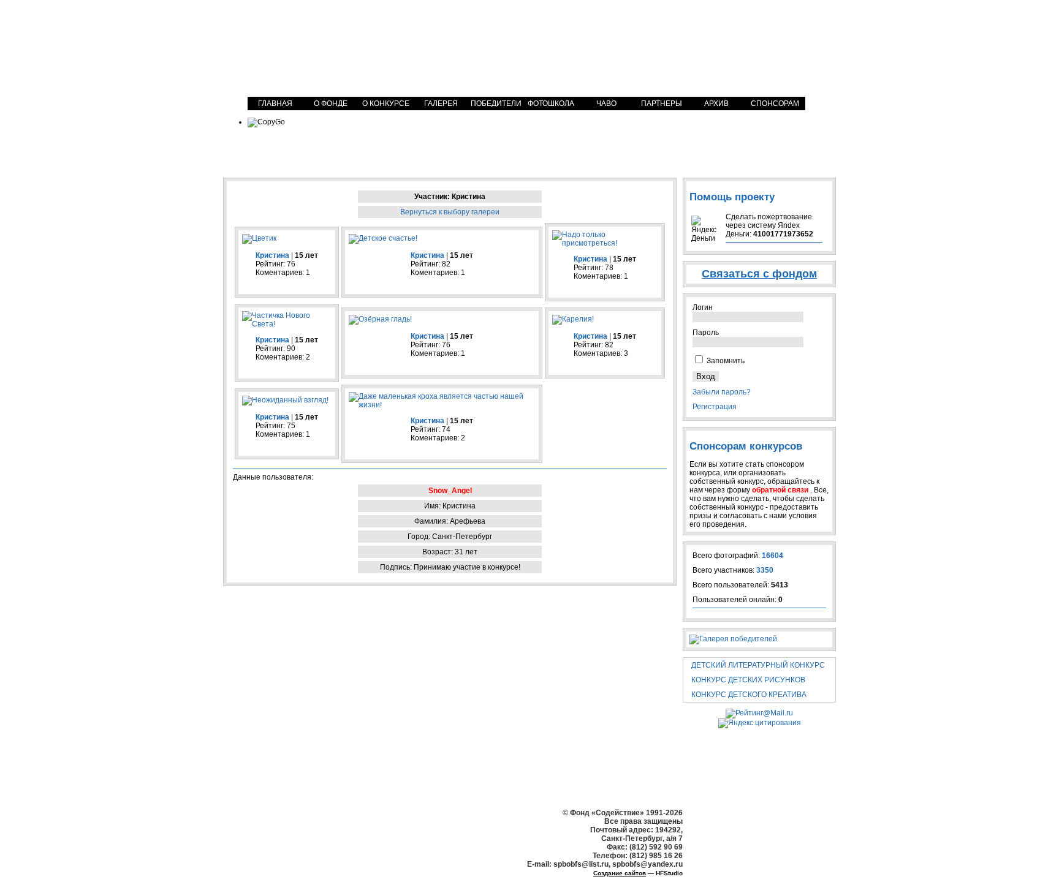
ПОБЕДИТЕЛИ (496, 103)
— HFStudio (638, 873)
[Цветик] (259, 238)
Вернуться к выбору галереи (449, 212)
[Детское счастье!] (383, 238)
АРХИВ (716, 103)
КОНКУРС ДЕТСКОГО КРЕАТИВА (749, 694)
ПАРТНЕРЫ (661, 103)
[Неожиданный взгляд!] (285, 400)
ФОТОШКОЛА (551, 103)
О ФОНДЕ (330, 103)
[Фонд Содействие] (735, 41)
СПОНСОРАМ (775, 103)
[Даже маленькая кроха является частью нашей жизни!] (442, 405)
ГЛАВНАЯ (275, 103)
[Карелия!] (573, 319)
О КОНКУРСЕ (385, 103)
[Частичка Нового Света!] (287, 324)
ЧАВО (606, 103)
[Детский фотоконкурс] (336, 47)
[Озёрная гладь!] (380, 319)
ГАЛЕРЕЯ (441, 103)
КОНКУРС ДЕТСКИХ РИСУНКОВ (748, 680)
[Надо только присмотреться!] (605, 243)
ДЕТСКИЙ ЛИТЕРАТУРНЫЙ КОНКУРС (758, 665)
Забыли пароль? (722, 392)
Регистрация (715, 406)
